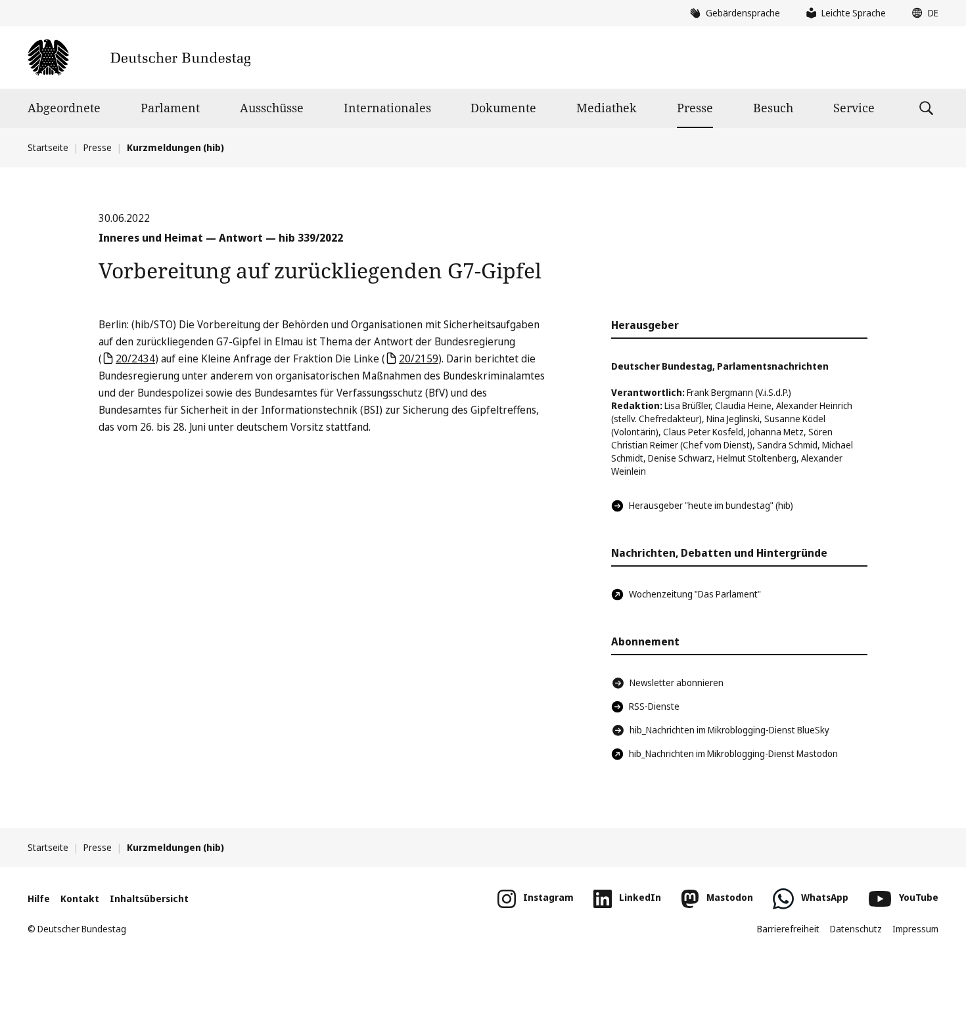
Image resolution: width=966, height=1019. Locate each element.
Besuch (773, 108)
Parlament (170, 108)
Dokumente (503, 108)
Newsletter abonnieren (677, 682)
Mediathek (606, 108)
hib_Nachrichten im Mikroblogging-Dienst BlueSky (729, 730)
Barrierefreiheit (788, 928)
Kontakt (79, 898)
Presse (695, 108)
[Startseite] (139, 57)
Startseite (48, 147)
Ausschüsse (272, 108)
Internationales (387, 108)
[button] (922, 13)
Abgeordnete (64, 108)
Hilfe (39, 898)
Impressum (915, 928)
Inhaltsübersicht (149, 898)
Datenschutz (856, 928)
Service (854, 108)
